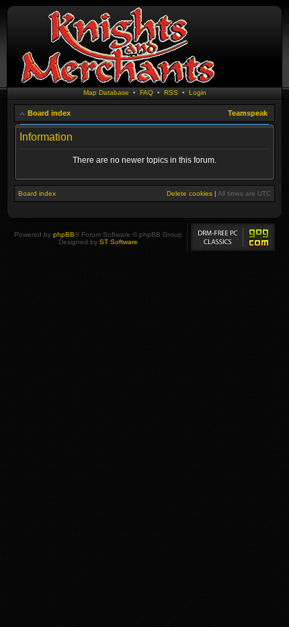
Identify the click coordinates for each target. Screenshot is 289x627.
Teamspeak (247, 113)
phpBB (64, 234)
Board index (49, 113)
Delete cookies (189, 193)
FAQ (146, 92)
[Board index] (117, 83)
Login (197, 92)
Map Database (106, 92)
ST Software (118, 242)
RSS (171, 92)
